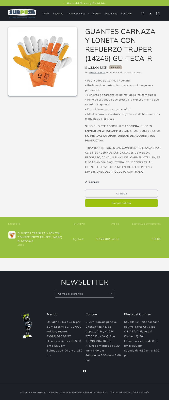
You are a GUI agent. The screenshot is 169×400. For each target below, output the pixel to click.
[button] (77, 13)
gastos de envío (97, 72)
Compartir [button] (94, 181)
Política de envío (141, 392)
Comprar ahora (121, 203)
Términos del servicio (120, 392)
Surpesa (32, 392)
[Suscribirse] (110, 294)
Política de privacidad (95, 392)
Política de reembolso (71, 392)
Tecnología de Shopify (47, 392)
